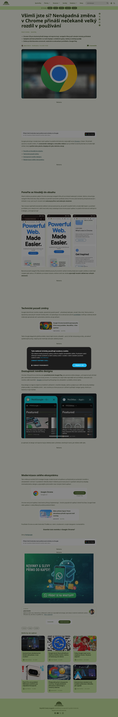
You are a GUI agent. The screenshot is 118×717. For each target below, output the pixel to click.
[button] (59, 360)
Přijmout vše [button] (79, 365)
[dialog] (59, 358)
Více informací (44, 357)
